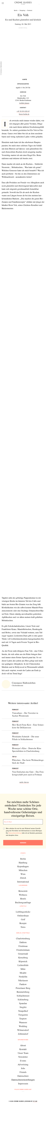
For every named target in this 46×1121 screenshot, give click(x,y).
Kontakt (23, 1049)
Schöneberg (23, 999)
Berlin (23, 858)
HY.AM (35, 1101)
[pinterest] (26, 1095)
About (23, 1045)
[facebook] (15, 1095)
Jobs (23, 1068)
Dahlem (23, 942)
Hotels (23, 898)
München (23, 870)
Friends (23, 1072)
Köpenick (23, 961)
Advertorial (23, 28)
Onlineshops (23, 915)
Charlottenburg (23, 938)
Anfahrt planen (24, 103)
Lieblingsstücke (23, 911)
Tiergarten (23, 1014)
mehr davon (24, 782)
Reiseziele (23, 890)
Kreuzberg (23, 957)
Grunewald (23, 953)
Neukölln (23, 976)
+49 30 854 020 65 (23, 111)
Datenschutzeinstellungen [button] (23, 1079)
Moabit (23, 972)
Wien (23, 873)
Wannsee (23, 1022)
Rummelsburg (23, 991)
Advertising (23, 1064)
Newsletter (23, 1056)
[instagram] (20, 1095)
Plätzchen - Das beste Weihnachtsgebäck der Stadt (28, 761)
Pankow (23, 984)
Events (23, 1060)
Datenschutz (23, 1075)
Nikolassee (23, 980)
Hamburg (23, 862)
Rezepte (23, 923)
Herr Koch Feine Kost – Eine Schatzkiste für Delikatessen (28, 726)
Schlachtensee (23, 995)
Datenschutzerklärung (15, 833)
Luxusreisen (23, 885)
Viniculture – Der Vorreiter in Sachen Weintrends (25, 714)
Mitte (23, 968)
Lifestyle (23, 906)
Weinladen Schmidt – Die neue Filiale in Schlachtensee (25, 738)
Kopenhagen (23, 866)
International (23, 881)
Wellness (23, 894)
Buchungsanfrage (23, 902)
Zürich (23, 877)
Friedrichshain (23, 949)
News (23, 926)
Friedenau (23, 946)
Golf (23, 919)
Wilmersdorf (23, 1029)
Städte (23, 853)
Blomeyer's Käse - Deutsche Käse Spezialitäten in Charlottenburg (26, 749)
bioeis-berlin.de (24, 114)
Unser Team (23, 1052)
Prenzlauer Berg (23, 988)
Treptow (23, 1018)
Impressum (23, 1083)
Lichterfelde (23, 965)
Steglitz (23, 1007)
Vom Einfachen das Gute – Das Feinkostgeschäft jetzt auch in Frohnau (28, 773)
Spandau (23, 1003)
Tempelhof (23, 1010)
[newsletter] (31, 1095)
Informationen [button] (23, 1039)
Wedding (23, 1026)
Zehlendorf (23, 1033)
